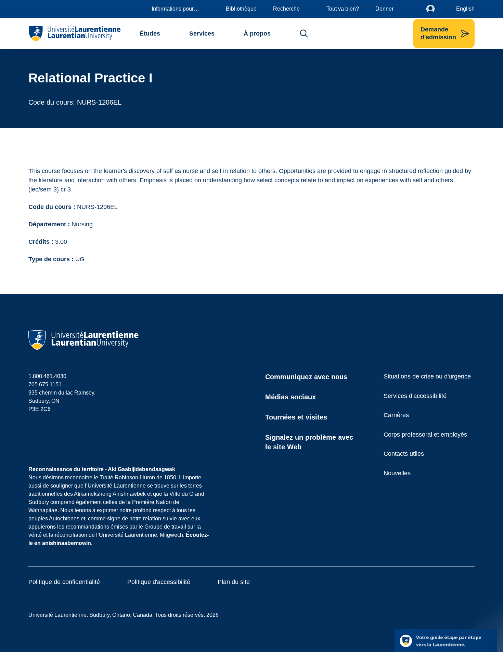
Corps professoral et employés (425, 434)
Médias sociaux (290, 397)
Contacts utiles (404, 453)
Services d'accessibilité (415, 395)
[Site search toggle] (304, 33)
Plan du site (234, 581)
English (465, 9)
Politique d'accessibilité (158, 581)
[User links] (435, 9)
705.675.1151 (45, 384)
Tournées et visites (296, 417)
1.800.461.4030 (47, 376)
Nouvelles (397, 473)
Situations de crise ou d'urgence (427, 376)
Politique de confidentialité (64, 581)
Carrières (396, 415)
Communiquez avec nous (306, 377)
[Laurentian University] (74, 33)
